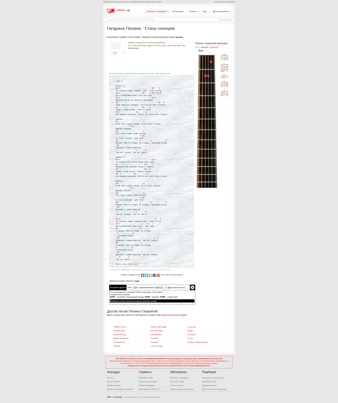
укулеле (179, 37)
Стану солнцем (157, 346)
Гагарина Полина (136, 19)
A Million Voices (120, 327)
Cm (129, 45)
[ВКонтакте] (142, 275)
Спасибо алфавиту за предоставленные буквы (142, 397)
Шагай (190, 331)
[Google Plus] (158, 275)
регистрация (219, 2)
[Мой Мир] (154, 275)
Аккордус (110, 19)
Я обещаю (192, 335)
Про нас (110, 378)
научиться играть (124, 2)
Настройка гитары (146, 378)
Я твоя (190, 338)
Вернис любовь (120, 335)
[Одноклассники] (150, 275)
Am (174, 45)
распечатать (133, 48)
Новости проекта (113, 382)
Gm (164, 45)
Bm (179, 45)
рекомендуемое (138, 2)
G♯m (170, 45)
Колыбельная (119, 342)
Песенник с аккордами (122, 19)
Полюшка (154, 342)
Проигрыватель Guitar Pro (149, 389)
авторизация (230, 2)
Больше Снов (119, 331)
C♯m (135, 45)
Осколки (154, 338)
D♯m (145, 45)
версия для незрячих (226, 19)
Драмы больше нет (121, 338)
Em (150, 45)
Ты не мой (192, 327)
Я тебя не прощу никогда (198, 342)
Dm (139, 45)
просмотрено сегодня (153, 2)
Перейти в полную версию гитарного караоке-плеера (133, 301)
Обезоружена (156, 335)
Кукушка (117, 346)
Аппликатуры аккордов (148, 382)
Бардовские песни (209, 385)
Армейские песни (209, 382)
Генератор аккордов (146, 385)
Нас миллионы (156, 331)
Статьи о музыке (177, 385)
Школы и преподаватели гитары (120, 389)
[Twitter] (146, 275)
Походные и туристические (213, 378)
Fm (154, 45)
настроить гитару (109, 2)
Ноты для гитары (177, 382)
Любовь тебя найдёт (159, 327)
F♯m (159, 45)
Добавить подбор (114, 385)
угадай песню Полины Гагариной (174, 315)
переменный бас (177, 287)
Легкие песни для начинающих (214, 389)
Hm (183, 45)
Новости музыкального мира (181, 389)
